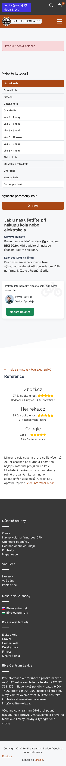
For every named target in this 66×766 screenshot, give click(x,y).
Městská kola (11, 656)
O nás (6, 533)
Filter (34, 206)
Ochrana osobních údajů (18, 546)
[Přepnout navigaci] (53, 21)
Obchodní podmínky (15, 541)
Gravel (6, 639)
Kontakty (8, 550)
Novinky (7, 576)
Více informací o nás (40, 483)
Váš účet (8, 580)
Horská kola (10, 643)
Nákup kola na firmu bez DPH (22, 537)
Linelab (39, 759)
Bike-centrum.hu (16, 612)
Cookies (7, 756)
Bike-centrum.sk (16, 608)
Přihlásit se (9, 585)
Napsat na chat (20, 312)
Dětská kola (10, 647)
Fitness (6, 651)
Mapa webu (10, 554)
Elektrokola (9, 634)
